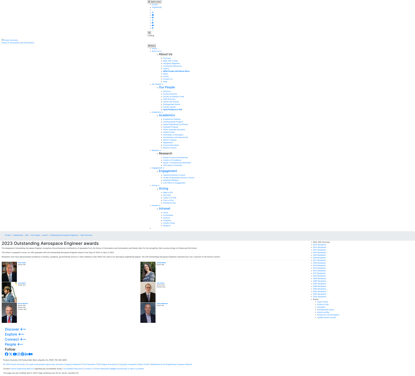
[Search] (149, 32)
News (165, 74)
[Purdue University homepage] (10, 40)
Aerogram (321, 307)
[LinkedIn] (152, 23)
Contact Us (167, 79)
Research (156, 150)
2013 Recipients (319, 268)
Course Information (171, 145)
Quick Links (155, 2)
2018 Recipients (319, 258)
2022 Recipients (319, 247)
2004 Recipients (319, 291)
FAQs (165, 81)
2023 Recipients (319, 245)
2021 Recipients (319, 250)
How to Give (168, 200)
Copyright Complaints (128, 364)
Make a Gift (168, 192)
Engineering (156, 7)
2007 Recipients (319, 284)
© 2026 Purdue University (14, 364)
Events (166, 76)
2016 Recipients (319, 263)
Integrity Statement (73, 364)
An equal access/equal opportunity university (44, 364)
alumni (45, 235)
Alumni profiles (323, 312)
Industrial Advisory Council (174, 175)
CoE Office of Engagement (174, 183)
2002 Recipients (319, 297)
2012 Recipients (319, 271)
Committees (168, 215)
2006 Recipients (319, 286)
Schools (166, 218)
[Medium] (153, 25)
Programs (167, 220)
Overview (167, 58)
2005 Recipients (319, 289)
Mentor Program (170, 140)
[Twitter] (153, 20)
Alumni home (322, 302)
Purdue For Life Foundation (328, 315)
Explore (11, 334)
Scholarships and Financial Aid (175, 137)
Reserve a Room (169, 148)
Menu (152, 46)
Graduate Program (170, 127)
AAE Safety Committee (172, 165)
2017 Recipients (319, 260)
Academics (156, 112)
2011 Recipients (319, 273)
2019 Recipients (319, 255)
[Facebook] (153, 17)
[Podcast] (152, 28)
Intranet (155, 205)
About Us (156, 51)
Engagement (157, 168)
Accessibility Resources (73, 369)
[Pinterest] (22, 355)
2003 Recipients (319, 294)
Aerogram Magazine (171, 63)
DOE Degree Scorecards (107, 364)
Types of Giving (169, 198)
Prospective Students (172, 119)
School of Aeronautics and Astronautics (18, 43)
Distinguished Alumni (171, 104)
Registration (168, 142)
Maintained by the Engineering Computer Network (171, 364)
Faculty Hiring (169, 223)
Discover (12, 329)
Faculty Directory (170, 94)
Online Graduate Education (174, 129)
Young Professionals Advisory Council (178, 178)
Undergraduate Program (173, 122)
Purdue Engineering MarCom (22, 369)
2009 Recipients (319, 278)
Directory (167, 91)
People (11, 344)
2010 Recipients (319, 276)
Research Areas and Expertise (175, 157)
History (166, 68)
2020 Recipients (319, 252)
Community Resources (172, 66)
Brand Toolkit (143, 364)
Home (154, 48)
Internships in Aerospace (173, 135)
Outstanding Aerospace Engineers (64, 235)
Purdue (155, 4)
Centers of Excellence (172, 160)
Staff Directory (169, 99)
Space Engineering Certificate (175, 124)
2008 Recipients (319, 281)
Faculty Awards (169, 107)
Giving (155, 185)
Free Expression (89, 364)
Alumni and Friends (171, 102)
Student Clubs (169, 132)
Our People (156, 84)
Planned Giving (169, 203)
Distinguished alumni (325, 310)
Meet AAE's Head (170, 61)
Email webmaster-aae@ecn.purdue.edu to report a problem (119, 369)
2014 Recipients (319, 265)
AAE (27, 235)
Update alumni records (326, 317)
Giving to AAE (323, 304)
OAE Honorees (86, 235)
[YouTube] (153, 15)
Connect (12, 339)
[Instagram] (152, 12)
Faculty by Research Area (173, 96)
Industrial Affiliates (170, 180)
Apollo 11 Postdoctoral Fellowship (177, 163)
